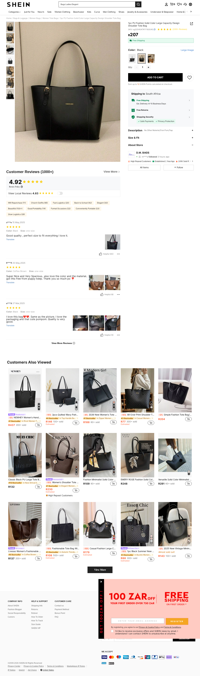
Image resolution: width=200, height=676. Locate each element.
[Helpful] (100, 254)
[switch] (60, 193)
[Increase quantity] (148, 67)
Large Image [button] (187, 50)
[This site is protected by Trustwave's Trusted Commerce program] (104, 663)
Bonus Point (60, 613)
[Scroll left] (187, 12)
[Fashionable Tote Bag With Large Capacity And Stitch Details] (62, 524)
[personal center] (166, 4)
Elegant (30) (102, 203)
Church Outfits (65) (39, 203)
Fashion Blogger (15, 609)
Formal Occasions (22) (60, 208)
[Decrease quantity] (137, 67)
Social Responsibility (17, 613)
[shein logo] (18, 4)
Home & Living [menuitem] (183, 12)
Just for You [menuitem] (29, 12)
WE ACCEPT (107, 652)
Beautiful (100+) (15, 208)
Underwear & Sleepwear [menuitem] (162, 12)
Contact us (59, 606)
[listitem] (25, 398)
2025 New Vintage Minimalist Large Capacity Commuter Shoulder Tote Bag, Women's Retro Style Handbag (175, 548)
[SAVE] (189, 77)
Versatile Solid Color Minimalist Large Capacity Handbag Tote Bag (175, 479)
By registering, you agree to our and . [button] (146, 627)
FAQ (56, 617)
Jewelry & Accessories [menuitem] (137, 12)
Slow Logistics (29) (16, 214)
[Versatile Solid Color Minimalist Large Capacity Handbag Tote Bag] (175, 455)
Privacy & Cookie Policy (34, 666)
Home (8, 18)
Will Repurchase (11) (17, 203)
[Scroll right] (191, 12)
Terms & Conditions (55, 666)
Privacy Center (14, 666)
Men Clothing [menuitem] (109, 12)
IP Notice (11, 670)
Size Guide (36, 624)
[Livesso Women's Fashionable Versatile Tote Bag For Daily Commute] (25, 524)
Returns (34, 609)
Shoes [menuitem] (121, 12)
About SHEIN (13, 606)
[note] (59, 495)
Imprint (22, 670)
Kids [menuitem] (89, 12)
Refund (34, 613)
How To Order (37, 617)
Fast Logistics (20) (61, 203)
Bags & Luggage (20, 18)
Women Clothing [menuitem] (62, 12)
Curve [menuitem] (97, 12)
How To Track (37, 621)
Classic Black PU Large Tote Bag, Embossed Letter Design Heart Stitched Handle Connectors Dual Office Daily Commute (25, 479)
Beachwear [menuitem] (78, 12)
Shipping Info (36, 606)
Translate (10, 239)
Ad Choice (32, 670)
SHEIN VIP (35, 628)
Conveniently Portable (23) (87, 208)
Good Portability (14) (37, 208)
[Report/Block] (118, 254)
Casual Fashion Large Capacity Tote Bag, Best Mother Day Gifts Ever (100, 548)
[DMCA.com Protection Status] (111, 663)
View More (100, 569)
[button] (185, 4)
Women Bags (35, 18)
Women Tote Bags (50, 18)
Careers (11, 617)
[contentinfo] (148, 657)
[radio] (132, 58)
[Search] (138, 4)
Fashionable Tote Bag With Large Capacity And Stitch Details (62, 548)
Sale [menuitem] (49, 12)
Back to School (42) (83, 203)
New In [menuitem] (41, 12)
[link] (172, 4)
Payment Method (62, 609)
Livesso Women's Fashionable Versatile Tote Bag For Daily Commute (25, 551)
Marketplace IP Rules (76, 666)
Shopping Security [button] (145, 117)
